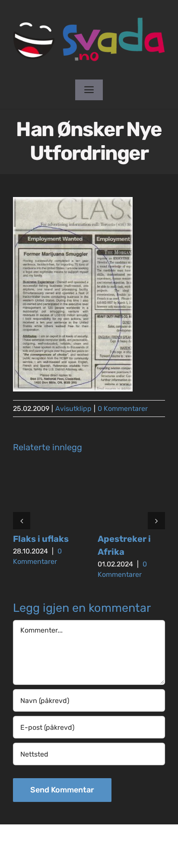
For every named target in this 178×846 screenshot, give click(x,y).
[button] (21, 520)
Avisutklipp (73, 408)
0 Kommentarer (123, 408)
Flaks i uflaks (41, 539)
